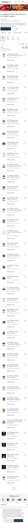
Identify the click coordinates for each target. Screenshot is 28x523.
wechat (25, 500)
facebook (8, 500)
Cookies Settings (8, 520)
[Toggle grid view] (23, 47)
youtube (19, 500)
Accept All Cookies (18, 520)
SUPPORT (4, 505)
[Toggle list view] (26, 47)
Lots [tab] (9, 32)
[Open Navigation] (26, 2)
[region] (14, 515)
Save (17, 28)
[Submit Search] (15, 2)
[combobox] (9, 44)
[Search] (20, 44)
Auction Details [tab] (17, 32)
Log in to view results (5, 28)
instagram (13, 500)
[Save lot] (25, 54)
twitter (3, 500)
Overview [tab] (3, 32)
